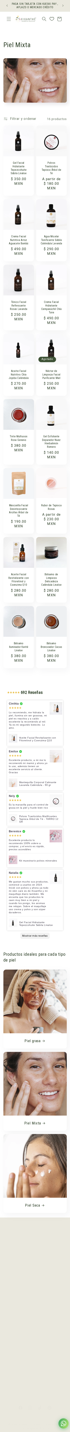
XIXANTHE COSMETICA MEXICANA (40, 1424)
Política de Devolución (23, 1265)
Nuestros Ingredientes (23, 1320)
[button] (9, 19)
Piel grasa (32, 1041)
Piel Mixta (32, 1123)
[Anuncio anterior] (7, 5)
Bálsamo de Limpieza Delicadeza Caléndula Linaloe (51, 579)
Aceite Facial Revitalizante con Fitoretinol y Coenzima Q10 (18, 579)
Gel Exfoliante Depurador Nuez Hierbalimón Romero (51, 442)
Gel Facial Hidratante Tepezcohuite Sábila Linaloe (19, 168)
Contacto (13, 1330)
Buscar (12, 1283)
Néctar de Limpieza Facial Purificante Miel (51, 375)
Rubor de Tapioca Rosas (51, 507)
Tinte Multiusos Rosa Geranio (19, 438)
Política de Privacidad (23, 1255)
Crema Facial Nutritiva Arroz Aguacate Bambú (18, 240)
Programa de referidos (23, 1349)
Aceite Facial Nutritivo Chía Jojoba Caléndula (19, 375)
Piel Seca (32, 1205)
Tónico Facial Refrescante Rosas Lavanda (18, 306)
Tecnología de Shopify (35, 1428)
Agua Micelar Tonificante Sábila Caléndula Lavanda (51, 240)
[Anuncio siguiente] (63, 5)
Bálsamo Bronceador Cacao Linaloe (51, 647)
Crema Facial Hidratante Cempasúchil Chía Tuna (51, 307)
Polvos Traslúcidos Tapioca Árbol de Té (51, 168)
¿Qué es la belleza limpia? (26, 1311)
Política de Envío (19, 1246)
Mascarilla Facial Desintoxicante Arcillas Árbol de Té (18, 510)
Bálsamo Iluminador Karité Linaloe (18, 647)
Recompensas (17, 1339)
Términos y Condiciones (25, 1274)
